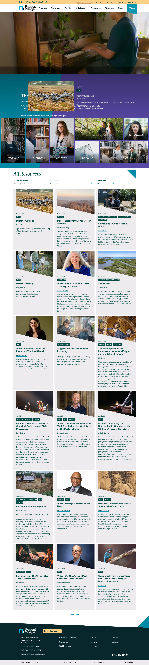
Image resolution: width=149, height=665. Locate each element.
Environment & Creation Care (109, 280)
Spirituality (62, 280)
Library (119, 2)
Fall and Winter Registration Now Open (34, 2)
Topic (57, 180)
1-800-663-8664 (35, 650)
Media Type (101, 180)
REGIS (99, 2)
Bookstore (131, 2)
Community (103, 220)
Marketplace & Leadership (107, 217)
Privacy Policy (127, 662)
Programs (55, 8)
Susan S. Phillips (62, 290)
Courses (43, 8)
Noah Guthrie (102, 288)
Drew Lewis (102, 585)
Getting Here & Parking (68, 638)
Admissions (81, 8)
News (93, 638)
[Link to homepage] (27, 8)
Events (94, 642)
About (121, 8)
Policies (115, 642)
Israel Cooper (102, 230)
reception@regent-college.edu (33, 654)
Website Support (69, 662)
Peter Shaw (20, 583)
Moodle (109, 2)
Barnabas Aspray (63, 228)
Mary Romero (21, 288)
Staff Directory (65, 646)
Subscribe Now (50, 631)
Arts (18, 217)
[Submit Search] (92, 2)
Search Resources (20, 180)
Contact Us (63, 642)
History (109, 344)
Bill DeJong (102, 358)
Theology (61, 217)
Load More (74, 615)
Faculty (68, 8)
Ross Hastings (21, 433)
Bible (18, 344)
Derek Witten (20, 225)
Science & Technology (24, 419)
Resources (96, 8)
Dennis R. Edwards (63, 510)
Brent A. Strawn (62, 433)
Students (109, 8)
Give (132, 8)
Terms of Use (99, 662)
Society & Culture (124, 217)
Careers (115, 638)
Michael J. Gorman (63, 583)
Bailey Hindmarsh (22, 511)
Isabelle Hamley (21, 355)
